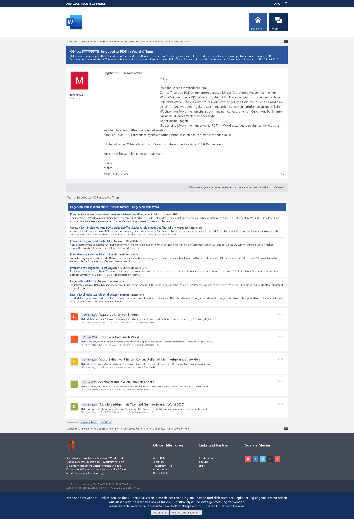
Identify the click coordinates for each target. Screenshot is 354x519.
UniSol (95, 322)
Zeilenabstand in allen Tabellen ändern (118, 382)
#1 (282, 173)
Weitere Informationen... (186, 512)
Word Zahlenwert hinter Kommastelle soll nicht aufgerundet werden (141, 359)
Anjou (94, 367)
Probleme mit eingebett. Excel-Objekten (94, 268)
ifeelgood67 (97, 344)
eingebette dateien (89, 421)
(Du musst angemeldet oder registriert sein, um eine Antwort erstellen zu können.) (236, 187)
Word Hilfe (159, 458)
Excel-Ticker (206, 458)
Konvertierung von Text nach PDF (90, 241)
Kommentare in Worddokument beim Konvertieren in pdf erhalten (110, 214)
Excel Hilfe (159, 461)
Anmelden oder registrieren (86, 3)
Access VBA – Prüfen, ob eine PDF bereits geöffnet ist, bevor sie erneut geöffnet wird (121, 227)
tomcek (95, 389)
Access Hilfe (160, 469)
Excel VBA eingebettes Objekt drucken (93, 294)
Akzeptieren (160, 512)
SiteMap (204, 461)
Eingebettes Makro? (82, 281)
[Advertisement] (131, 99)
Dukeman (96, 412)
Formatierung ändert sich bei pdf (90, 254)
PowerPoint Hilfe (162, 465)
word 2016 (106, 421)
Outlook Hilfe (161, 473)
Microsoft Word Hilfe (217, 59)
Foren (274, 28)
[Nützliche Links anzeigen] (286, 41)
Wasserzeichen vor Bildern (110, 314)
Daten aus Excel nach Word (110, 337)
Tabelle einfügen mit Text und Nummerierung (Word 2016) (133, 404)
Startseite (256, 28)
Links (202, 465)
